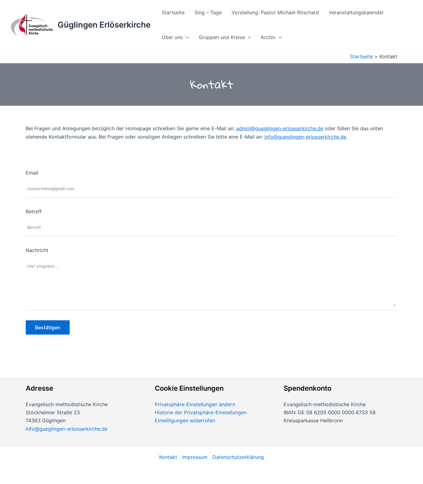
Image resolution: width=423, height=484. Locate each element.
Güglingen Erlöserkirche (104, 24)
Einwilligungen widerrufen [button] (185, 420)
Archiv (268, 37)
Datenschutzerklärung (238, 457)
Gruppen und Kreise (222, 37)
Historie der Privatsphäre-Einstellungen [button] (200, 412)
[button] (186, 37)
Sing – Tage (208, 12)
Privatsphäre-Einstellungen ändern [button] (195, 404)
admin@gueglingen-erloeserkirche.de (279, 128)
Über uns (172, 37)
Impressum (194, 457)
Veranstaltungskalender (356, 12)
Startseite (173, 12)
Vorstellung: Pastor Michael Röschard (275, 12)
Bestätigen (47, 327)
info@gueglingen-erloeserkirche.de (305, 137)
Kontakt (168, 457)
